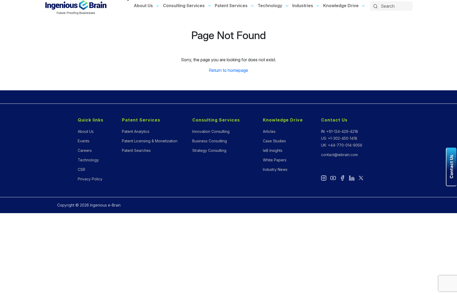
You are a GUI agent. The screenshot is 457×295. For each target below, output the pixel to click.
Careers (85, 150)
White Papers (274, 160)
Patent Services (231, 5)
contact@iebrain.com (339, 154)
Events (83, 141)
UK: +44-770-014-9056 (341, 145)
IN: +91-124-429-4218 (339, 131)
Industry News (275, 169)
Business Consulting (209, 141)
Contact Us (334, 120)
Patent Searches (136, 150)
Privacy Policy (90, 179)
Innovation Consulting (211, 131)
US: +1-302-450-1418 (339, 138)
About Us (143, 5)
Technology (270, 5)
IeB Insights (272, 150)
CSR (81, 169)
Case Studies (274, 141)
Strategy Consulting (209, 150)
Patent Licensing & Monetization (149, 141)
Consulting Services (184, 5)
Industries (302, 5)
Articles (269, 131)
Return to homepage (228, 70)
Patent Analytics (135, 131)
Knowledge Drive (341, 5)
